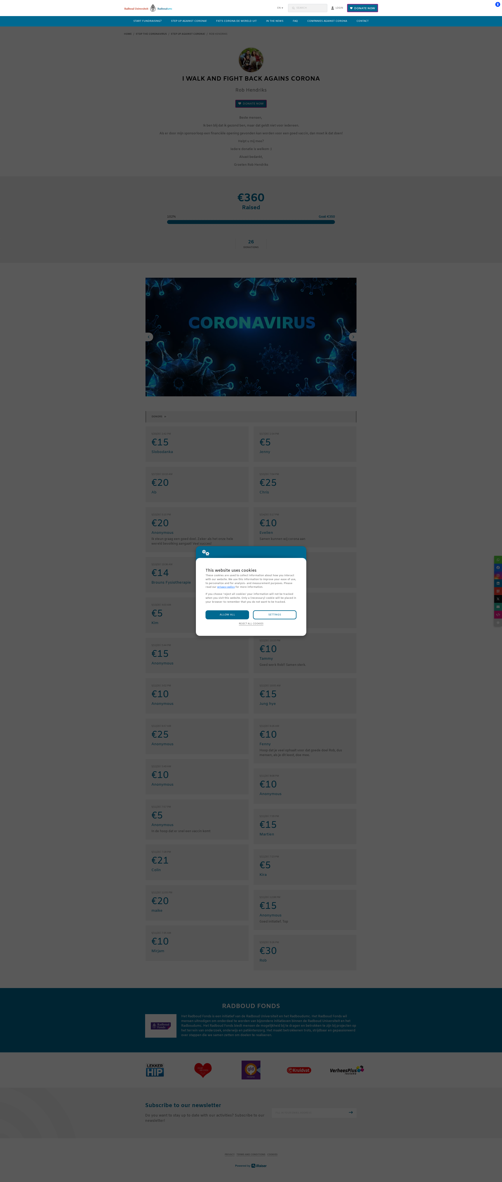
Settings (274, 614)
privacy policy (226, 587)
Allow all (227, 614)
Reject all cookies (251, 623)
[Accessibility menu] (497, 4)
